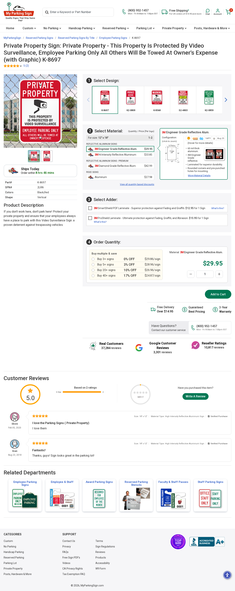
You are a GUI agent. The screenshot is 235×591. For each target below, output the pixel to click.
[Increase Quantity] (219, 274)
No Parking (51, 28)
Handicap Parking (80, 28)
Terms (99, 541)
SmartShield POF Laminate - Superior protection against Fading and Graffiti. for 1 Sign (149, 208)
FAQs (65, 552)
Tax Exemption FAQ (73, 574)
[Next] (224, 100)
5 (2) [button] (26, 65)
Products (100, 557)
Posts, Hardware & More (210, 28)
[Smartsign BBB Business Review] (207, 542)
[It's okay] (140, 393)
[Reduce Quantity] (190, 274)
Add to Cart (218, 294)
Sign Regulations (105, 546)
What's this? (217, 208)
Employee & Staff (62, 482)
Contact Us (68, 541)
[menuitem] (10, 28)
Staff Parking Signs (210, 482)
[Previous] (89, 100)
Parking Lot (144, 28)
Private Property (173, 28)
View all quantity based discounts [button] (137, 184)
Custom (28, 28)
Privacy (66, 546)
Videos (66, 563)
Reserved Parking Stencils (136, 483)
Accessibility (102, 563)
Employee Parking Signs (25, 483)
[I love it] (146, 393)
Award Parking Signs (99, 482)
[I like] (143, 393)
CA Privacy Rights (72, 568)
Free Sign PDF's (71, 557)
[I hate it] (134, 393)
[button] (207, 12)
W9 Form (100, 568)
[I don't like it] (137, 393)
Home (10, 28)
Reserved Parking (114, 28)
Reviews (100, 552)
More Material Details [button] (199, 175)
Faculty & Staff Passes (173, 482)
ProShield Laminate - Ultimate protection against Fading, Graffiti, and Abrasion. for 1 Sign (151, 218)
